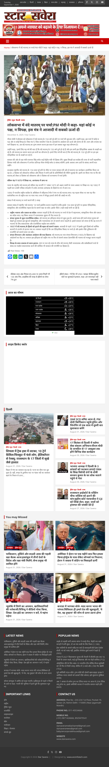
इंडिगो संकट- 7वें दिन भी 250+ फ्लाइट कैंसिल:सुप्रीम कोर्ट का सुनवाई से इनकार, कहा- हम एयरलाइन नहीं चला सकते (79, 277)
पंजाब (39, 2)
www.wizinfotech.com (77, 757)
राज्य (23, 120)
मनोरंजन (7, 725)
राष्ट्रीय (17, 600)
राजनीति (7, 710)
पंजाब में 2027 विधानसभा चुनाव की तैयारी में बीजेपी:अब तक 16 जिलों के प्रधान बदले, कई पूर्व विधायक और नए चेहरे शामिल (80, 658)
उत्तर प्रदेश (23, 2)
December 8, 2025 (15, 134)
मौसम (55, 333)
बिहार (46, 2)
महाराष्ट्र (63, 2)
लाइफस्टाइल (8, 714)
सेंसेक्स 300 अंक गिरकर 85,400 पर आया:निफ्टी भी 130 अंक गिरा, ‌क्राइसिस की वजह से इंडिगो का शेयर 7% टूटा (30, 277)
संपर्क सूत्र (7, 732)
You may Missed (16, 517)
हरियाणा (80, 2)
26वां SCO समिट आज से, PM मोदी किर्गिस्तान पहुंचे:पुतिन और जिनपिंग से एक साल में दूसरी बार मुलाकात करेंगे (86, 424)
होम (5, 700)
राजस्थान (72, 2)
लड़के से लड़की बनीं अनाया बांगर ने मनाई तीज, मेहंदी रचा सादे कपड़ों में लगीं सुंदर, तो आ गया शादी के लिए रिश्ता (78, 642)
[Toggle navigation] (7, 41)
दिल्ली (31, 2)
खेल (5, 721)
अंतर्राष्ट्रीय (10, 548)
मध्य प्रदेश (54, 2)
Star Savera (30, 134)
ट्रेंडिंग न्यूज (11, 120)
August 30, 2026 (77, 455)
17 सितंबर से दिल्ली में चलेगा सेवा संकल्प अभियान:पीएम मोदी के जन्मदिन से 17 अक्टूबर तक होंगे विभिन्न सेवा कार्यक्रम (86, 447)
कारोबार (7, 717)
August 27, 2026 (77, 508)
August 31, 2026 (13, 466)
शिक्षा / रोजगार (9, 728)
